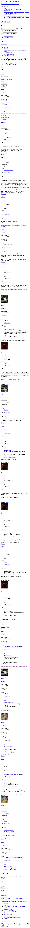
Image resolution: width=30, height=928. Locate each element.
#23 (5, 176)
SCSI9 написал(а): (8, 533)
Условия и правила (9, 915)
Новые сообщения (8, 9)
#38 (5, 780)
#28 (5, 369)
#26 (5, 282)
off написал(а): (7, 450)
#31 (5, 490)
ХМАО (5, 212)
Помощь (6, 918)
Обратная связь (8, 914)
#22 (5, 143)
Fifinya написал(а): (8, 702)
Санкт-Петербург (8, 137)
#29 (5, 416)
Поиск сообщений (18, 9)
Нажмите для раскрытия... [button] (10, 336)
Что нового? (7, 10)
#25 (5, 251)
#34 (5, 608)
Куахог (5, 104)
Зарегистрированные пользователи (13, 16)
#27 (5, 326)
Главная (6, 6)
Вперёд (2, 74)
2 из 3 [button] (7, 76)
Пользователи (7, 14)
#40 (5, 864)
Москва (6, 320)
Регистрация (4, 44)
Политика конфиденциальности (12, 917)
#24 (5, 218)
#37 (5, 744)
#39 (5, 827)
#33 (5, 568)
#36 (5, 700)
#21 (5, 111)
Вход (2, 41)
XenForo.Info (26, 924)
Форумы (6, 8)
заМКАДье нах (8, 244)
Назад (2, 66)
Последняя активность (10, 13)
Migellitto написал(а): (9, 329)
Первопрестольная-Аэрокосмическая (13, 646)
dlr (11, 63)
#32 (5, 530)
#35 (5, 653)
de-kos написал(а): (8, 746)
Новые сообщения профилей (21, 12)
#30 (5, 447)
